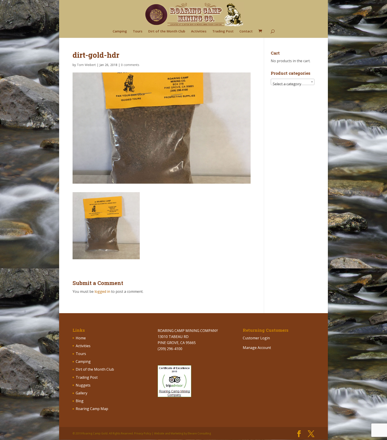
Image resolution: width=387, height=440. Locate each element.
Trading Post (223, 31)
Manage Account (257, 347)
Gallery (81, 393)
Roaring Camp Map (92, 408)
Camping (120, 31)
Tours (137, 31)
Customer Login (256, 338)
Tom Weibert (86, 65)
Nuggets (83, 385)
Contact (246, 31)
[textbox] (292, 84)
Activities (198, 31)
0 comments (130, 65)
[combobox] (292, 82)
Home (81, 338)
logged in (102, 291)
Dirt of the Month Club (166, 31)
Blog (80, 400)
